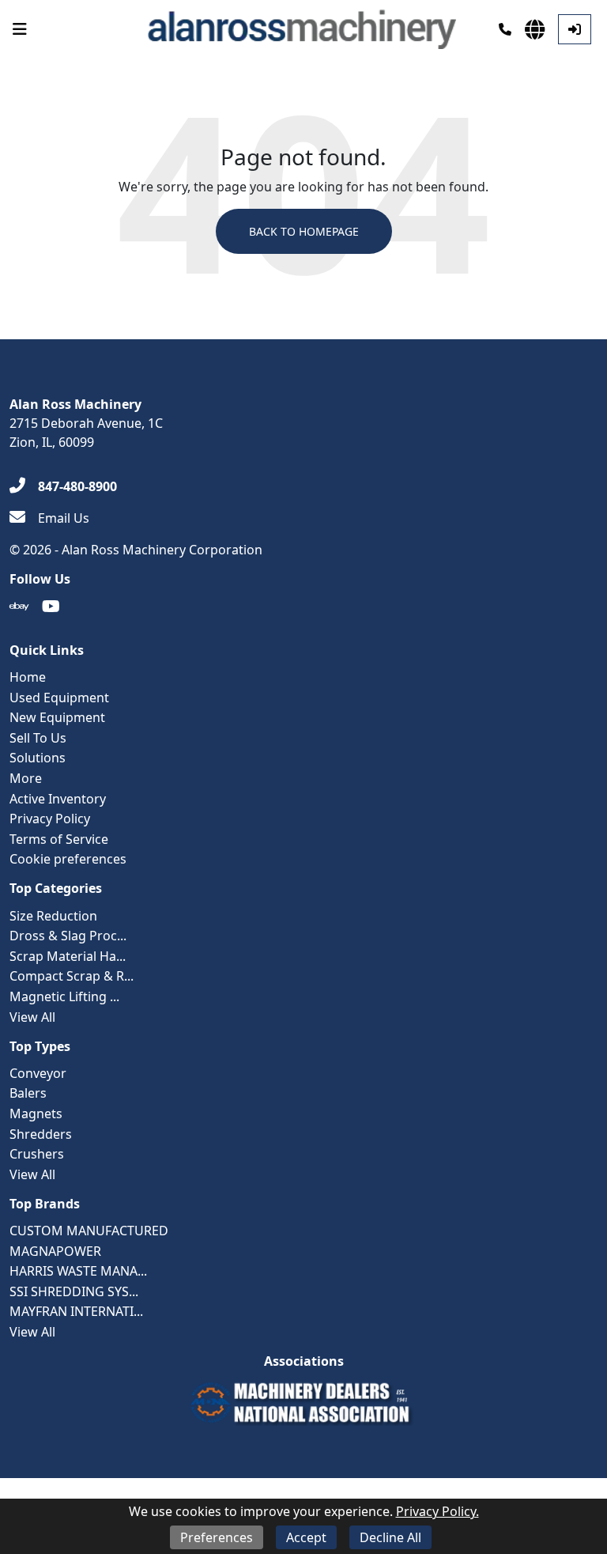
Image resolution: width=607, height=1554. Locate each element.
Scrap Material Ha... (67, 956)
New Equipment (57, 717)
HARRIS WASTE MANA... (78, 1271)
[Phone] (505, 29)
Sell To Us (37, 738)
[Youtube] (51, 606)
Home (27, 677)
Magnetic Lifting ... (64, 996)
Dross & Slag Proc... (67, 935)
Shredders (40, 1134)
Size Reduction (53, 915)
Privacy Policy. (437, 1511)
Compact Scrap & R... (71, 976)
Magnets (35, 1113)
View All (32, 1017)
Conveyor (37, 1073)
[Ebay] (19, 606)
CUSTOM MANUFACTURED (88, 1230)
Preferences (216, 1537)
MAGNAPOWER (55, 1251)
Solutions (37, 757)
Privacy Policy (49, 818)
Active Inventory (57, 798)
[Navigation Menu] (20, 29)
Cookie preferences (67, 859)
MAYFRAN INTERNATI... (76, 1311)
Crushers (36, 1154)
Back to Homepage (304, 231)
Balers (28, 1093)
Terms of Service (58, 839)
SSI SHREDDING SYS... (73, 1291)
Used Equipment (59, 697)
